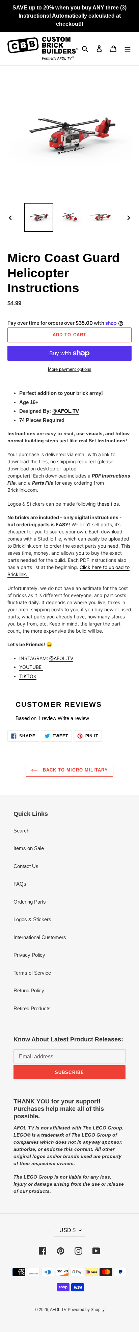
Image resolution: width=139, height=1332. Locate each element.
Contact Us (25, 866)
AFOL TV (58, 1309)
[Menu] (127, 48)
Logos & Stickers (32, 919)
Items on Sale (28, 848)
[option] (39, 217)
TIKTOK (27, 676)
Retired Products (32, 1008)
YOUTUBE (31, 667)
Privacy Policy (29, 955)
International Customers (39, 937)
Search (21, 830)
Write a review (73, 718)
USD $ (67, 1230)
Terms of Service (32, 973)
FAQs (19, 884)
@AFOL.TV (65, 411)
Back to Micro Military (74, 770)
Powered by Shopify (86, 1309)
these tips (108, 504)
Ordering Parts (29, 902)
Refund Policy (28, 990)
